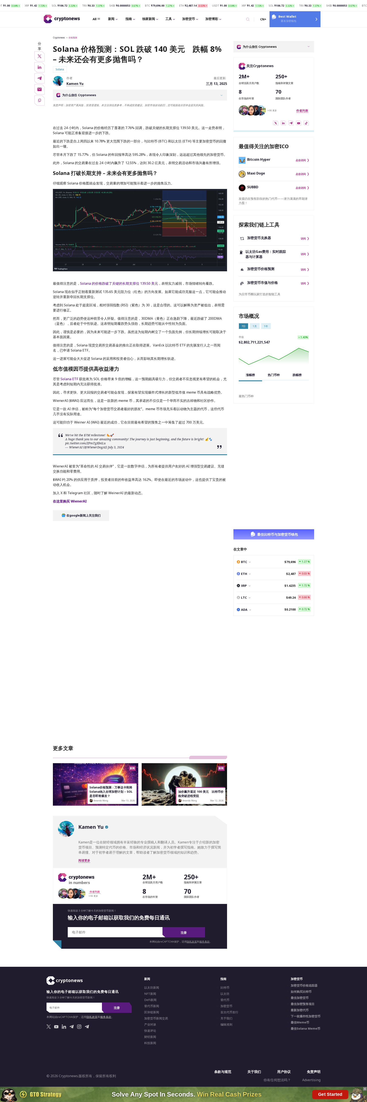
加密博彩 (211, 19)
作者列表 (302, 110)
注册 (184, 932)
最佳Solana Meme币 (305, 1028)
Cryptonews (59, 37)
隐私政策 (192, 941)
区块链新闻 (151, 1012)
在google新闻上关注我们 (83, 515)
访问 (303, 238)
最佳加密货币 (300, 997)
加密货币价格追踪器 (304, 985)
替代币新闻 (151, 1006)
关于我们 (226, 1018)
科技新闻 (150, 1043)
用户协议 (284, 1071)
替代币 (224, 1000)
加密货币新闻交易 (156, 1018)
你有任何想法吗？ (277, 1080)
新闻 (111, 19)
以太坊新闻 (151, 987)
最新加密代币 (300, 1010)
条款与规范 (222, 1071)
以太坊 (224, 993)
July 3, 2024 (116, 447)
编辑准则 (226, 1024)
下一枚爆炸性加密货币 (305, 1016)
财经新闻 (150, 1037)
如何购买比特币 (301, 991)
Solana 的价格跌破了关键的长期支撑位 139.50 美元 (119, 283)
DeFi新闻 (150, 1000)
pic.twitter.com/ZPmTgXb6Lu (85, 443)
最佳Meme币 (300, 1022)
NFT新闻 (150, 993)
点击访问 (301, 160)
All (94, 19)
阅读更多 (84, 860)
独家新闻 (148, 19)
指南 (129, 19)
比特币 (224, 987)
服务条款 (204, 941)
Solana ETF (69, 379)
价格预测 (73, 37)
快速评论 (150, 1030)
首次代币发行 (229, 1012)
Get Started (330, 1094)
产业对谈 (150, 1024)
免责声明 (313, 1071)
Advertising (311, 1080)
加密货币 (188, 19)
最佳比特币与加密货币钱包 (277, 534)
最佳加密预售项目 (303, 1004)
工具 (168, 19)
